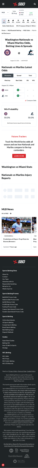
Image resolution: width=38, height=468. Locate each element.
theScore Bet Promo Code (10, 299)
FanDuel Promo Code (9, 307)
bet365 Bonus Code (8, 302)
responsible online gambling (22, 421)
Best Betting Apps (8, 330)
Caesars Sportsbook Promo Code (12, 309)
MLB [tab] (8, 22)
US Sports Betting (7, 322)
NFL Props (5, 358)
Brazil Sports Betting (8, 327)
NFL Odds (5, 356)
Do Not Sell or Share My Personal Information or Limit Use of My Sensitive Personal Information (19, 445)
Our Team (5, 279)
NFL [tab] (13, 22)
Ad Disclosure (6, 33)
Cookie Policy (31, 371)
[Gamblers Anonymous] (27, 456)
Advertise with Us (8, 281)
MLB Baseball (8, 236)
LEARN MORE (19, 156)
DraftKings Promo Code (10, 304)
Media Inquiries (7, 289)
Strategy (5, 348)
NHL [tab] (28, 22)
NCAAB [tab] (33, 22)
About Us (5, 274)
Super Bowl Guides (8, 340)
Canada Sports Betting (9, 325)
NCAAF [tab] (18, 22)
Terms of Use (22, 371)
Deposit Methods (7, 332)
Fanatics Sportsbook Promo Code (13, 311)
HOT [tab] (4, 22)
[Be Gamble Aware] (15, 456)
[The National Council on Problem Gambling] (19, 461)
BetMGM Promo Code (9, 297)
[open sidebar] (3, 4)
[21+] (11, 451)
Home (3, 30)
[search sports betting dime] (34, 4)
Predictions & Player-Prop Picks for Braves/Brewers (16, 240)
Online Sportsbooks (8, 320)
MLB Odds (26, 30)
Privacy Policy (13, 371)
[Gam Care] (16, 451)
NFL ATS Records (7, 363)
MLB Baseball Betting (14, 30)
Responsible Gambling (9, 284)
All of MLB (5, 213)
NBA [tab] (23, 22)
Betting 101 (6, 343)
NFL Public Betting (8, 361)
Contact (4, 277)
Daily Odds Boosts (8, 26)
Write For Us (6, 286)
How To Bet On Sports (9, 345)
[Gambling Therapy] (24, 450)
